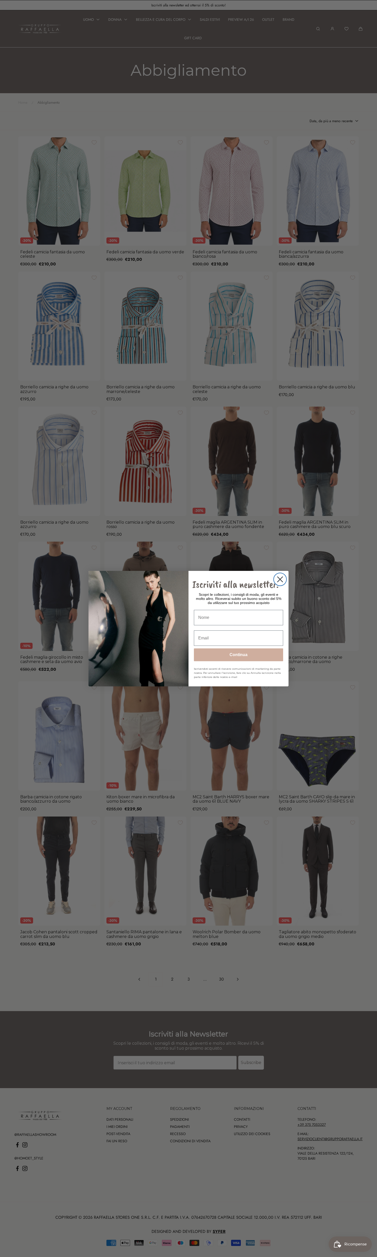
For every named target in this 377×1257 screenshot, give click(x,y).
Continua (238, 655)
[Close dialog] (280, 579)
